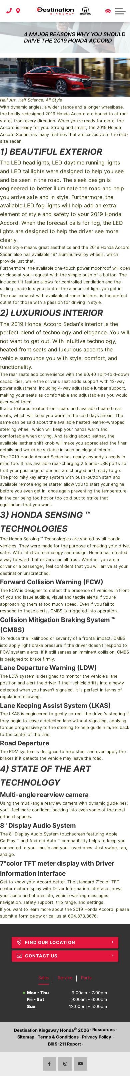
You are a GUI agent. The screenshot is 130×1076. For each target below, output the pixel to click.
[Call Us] (9, 10)
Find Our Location (50, 942)
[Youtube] (80, 1064)
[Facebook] (49, 1064)
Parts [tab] (86, 977)
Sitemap (25, 1036)
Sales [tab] (43, 977)
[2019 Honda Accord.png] (65, 77)
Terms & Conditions (58, 1036)
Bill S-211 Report (64, 1044)
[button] (120, 11)
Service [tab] (65, 977)
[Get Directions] (18, 10)
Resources (103, 1029)
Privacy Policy (96, 1036)
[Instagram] (65, 1064)
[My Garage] (108, 11)
